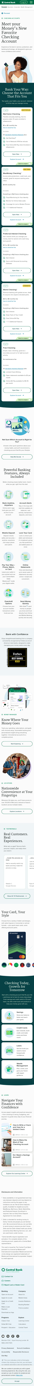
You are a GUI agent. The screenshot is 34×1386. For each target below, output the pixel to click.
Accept (17, 1381)
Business (10, 7)
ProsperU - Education (8, 1327)
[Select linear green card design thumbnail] (16, 965)
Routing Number (24, 1304)
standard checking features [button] (14, 135)
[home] (10, 2)
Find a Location (24, 1308)
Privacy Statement (8, 1348)
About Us (22, 1294)
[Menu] (31, 2)
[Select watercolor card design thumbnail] (10, 965)
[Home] (17, 1270)
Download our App (8, 1312)
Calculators (22, 1324)
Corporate (17, 7)
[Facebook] (12, 1336)
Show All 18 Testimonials (15, 896)
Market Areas (23, 1298)
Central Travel (23, 1327)
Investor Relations (24, 1301)
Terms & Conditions (23, 1348)
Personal (4, 7)
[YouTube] (3, 1336)
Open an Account (7, 1294)
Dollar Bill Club (6, 1324)
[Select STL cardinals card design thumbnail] (22, 965)
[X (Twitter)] (17, 1336)
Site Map (4, 1356)
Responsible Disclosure (21, 1352)
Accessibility (6, 1352)
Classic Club (6, 1321)
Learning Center (24, 1321)
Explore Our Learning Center (15, 1173)
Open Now (21, 154)
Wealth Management (26, 7)
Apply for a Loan (7, 1298)
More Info (19, 1375)
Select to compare (23, 164)
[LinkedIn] (7, 1336)
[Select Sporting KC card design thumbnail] (28, 965)
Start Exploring (16, 744)
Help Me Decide (15, 457)
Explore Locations (16, 811)
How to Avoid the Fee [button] (9, 128)
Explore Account (17, 159)
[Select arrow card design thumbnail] (4, 965)
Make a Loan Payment (6, 1308)
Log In (23, 2)
